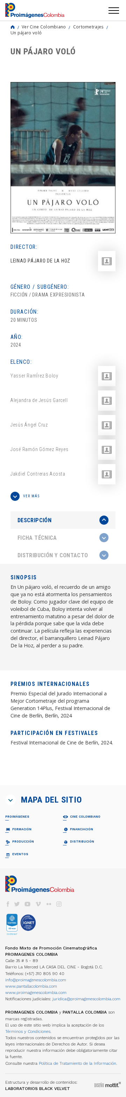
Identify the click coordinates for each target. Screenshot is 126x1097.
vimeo (38, 904)
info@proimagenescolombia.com (35, 979)
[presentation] (62, 520)
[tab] (62, 520)
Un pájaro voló (26, 32)
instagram (59, 904)
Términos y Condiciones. (28, 1031)
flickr (48, 904)
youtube (27, 904)
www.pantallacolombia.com (31, 986)
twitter (17, 904)
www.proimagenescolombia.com (35, 992)
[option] (62, 157)
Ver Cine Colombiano (44, 26)
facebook (7, 904)
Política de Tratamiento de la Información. (78, 1063)
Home (12, 27)
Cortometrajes (88, 26)
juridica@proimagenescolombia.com (86, 998)
